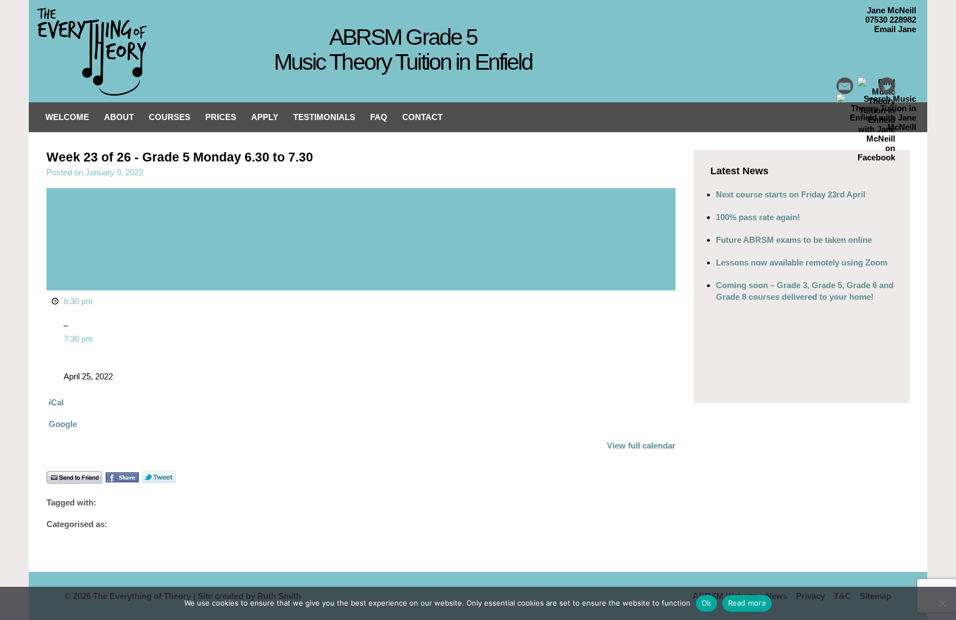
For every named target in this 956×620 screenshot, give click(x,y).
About (119, 117)
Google (63, 424)
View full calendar (641, 445)
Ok (706, 602)
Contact (422, 117)
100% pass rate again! (758, 217)
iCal (56, 402)
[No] (942, 603)
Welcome (67, 117)
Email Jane (895, 29)
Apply (264, 117)
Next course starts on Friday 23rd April (790, 194)
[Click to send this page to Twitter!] (159, 481)
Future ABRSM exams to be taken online (794, 239)
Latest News (739, 170)
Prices (220, 117)
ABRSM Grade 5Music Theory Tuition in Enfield (403, 49)
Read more (747, 602)
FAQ (378, 117)
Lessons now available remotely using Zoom (801, 262)
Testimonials (324, 117)
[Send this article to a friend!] (74, 481)
